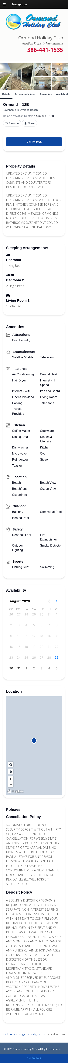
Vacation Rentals (23, 115)
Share (31, 123)
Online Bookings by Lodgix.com (24, 1034)
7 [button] (49, 625)
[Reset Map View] (10, 764)
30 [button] (41, 614)
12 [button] (34, 636)
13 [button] (41, 636)
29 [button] (34, 614)
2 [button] (11, 625)
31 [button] (49, 614)
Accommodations (25, 94)
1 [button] (56, 614)
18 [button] (26, 647)
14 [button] (49, 636)
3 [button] (19, 625)
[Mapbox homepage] (15, 791)
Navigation (19, 4)
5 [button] (34, 625)
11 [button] (26, 636)
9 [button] (11, 636)
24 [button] (19, 657)
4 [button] (26, 625)
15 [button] (56, 636)
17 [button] (18, 647)
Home (6, 115)
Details (6, 94)
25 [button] (26, 657)
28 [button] (26, 614)
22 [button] (57, 647)
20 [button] (41, 647)
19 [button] (34, 647)
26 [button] (11, 614)
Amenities (46, 94)
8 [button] (57, 625)
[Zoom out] (10, 784)
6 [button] (41, 625)
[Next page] (56, 601)
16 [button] (11, 647)
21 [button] (49, 647)
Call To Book (34, 141)
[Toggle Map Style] (10, 771)
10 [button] (18, 636)
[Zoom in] (10, 779)
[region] (34, 745)
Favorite (14, 123)
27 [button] (19, 614)
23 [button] (11, 657)
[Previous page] (49, 601)
